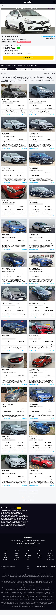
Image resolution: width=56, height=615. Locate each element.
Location (20, 69)
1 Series (17, 557)
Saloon (28, 553)
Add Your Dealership (31, 546)
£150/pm (39, 557)
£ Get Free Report (48, 36)
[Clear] (16, 69)
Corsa (16, 555)
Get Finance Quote (6, 114)
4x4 (28, 557)
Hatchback (28, 555)
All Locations (50, 559)
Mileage (30, 69)
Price (25, 69)
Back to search (5, 5)
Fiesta (16, 553)
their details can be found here (38, 584)
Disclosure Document (44, 567)
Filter (4, 69)
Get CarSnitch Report (28, 58)
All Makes (5, 559)
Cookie (53, 566)
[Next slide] (53, 21)
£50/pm (39, 553)
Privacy (39, 566)
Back (3, 2)
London (50, 553)
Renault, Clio (11, 69)
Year (36, 69)
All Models (16, 559)
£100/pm (39, 555)
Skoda (5, 557)
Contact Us (22, 546)
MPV (28, 559)
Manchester (50, 555)
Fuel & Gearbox (42, 69)
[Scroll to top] (28, 567)
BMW (5, 555)
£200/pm (39, 559)
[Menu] (54, 2)
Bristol (50, 557)
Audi (6, 553)
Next (33, 492)
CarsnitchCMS (4, 568)
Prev (23, 492)
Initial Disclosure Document (37, 580)
